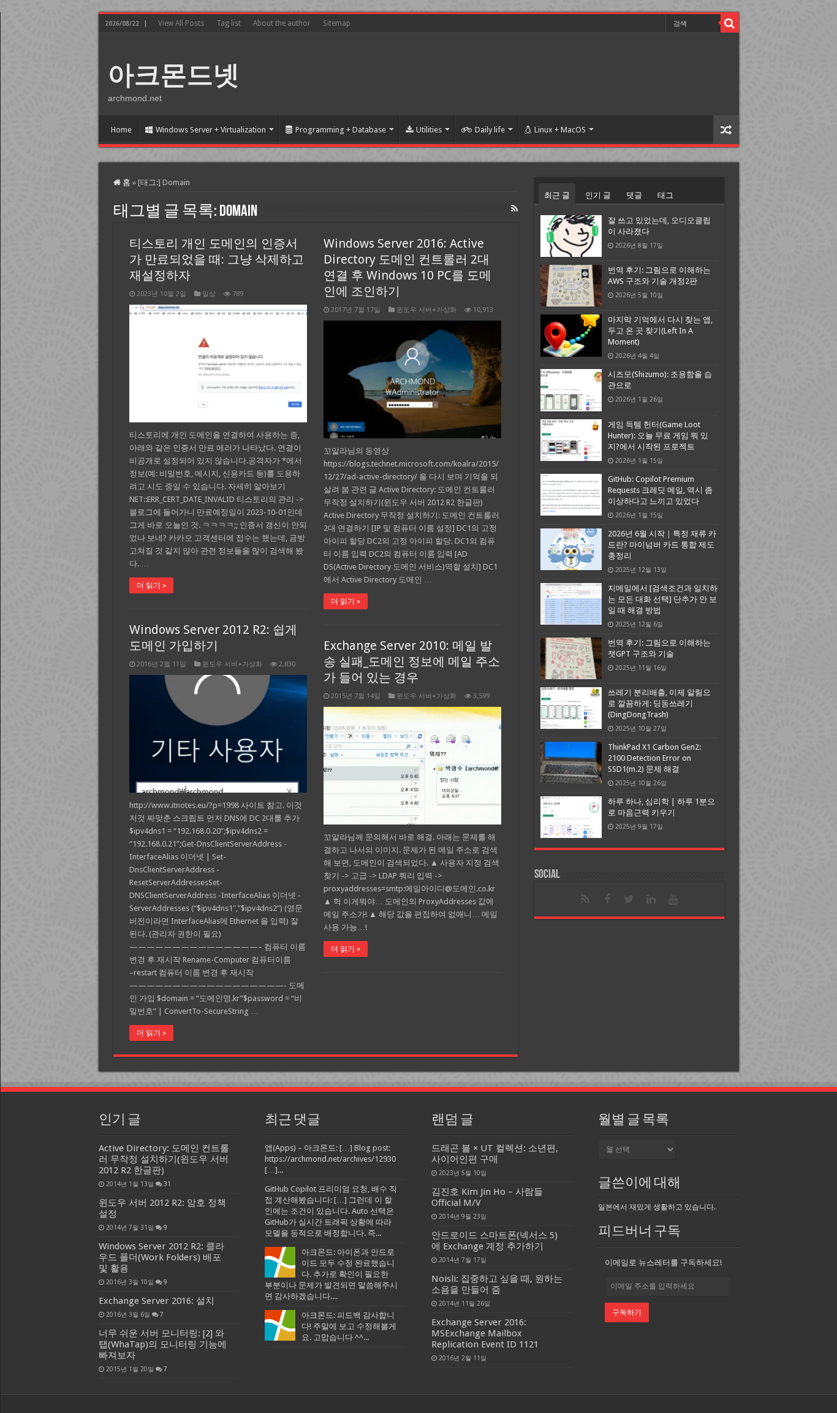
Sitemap (336, 23)
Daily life (490, 129)
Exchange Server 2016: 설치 (156, 1300)
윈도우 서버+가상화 (426, 310)
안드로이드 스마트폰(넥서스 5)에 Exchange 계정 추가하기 (494, 1241)
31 (167, 1183)
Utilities (429, 129)
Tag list (228, 23)
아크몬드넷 (174, 75)
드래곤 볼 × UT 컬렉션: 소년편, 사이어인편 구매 (494, 1154)
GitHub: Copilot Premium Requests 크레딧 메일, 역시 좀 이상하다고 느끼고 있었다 (660, 490)
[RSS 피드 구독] (514, 208)
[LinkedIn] (651, 899)
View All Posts (181, 23)
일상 (209, 294)
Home (121, 129)
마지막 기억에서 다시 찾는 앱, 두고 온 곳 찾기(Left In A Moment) (660, 330)
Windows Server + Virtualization (211, 129)
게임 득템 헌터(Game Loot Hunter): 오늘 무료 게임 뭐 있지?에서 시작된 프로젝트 (658, 435)
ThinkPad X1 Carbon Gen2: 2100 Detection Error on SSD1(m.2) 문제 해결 (654, 758)
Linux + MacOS (560, 129)
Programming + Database (340, 129)
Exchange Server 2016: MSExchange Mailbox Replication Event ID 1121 (485, 1333)
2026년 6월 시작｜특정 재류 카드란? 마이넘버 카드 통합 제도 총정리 (662, 544)
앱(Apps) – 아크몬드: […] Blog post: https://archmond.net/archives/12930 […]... (330, 1159)
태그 (665, 195)
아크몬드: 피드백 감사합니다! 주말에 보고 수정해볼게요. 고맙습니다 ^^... (348, 1326)
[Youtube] (673, 899)
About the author (282, 23)
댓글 (634, 195)
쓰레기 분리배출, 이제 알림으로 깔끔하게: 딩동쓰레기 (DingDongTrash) (659, 703)
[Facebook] (607, 899)
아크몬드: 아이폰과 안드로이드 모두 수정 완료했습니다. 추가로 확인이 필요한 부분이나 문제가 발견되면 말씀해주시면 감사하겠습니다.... (331, 1274)
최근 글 (557, 195)
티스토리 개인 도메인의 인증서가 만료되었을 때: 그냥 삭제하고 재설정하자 (216, 259)
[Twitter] (629, 899)
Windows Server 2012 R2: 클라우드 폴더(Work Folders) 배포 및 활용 (161, 1257)
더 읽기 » (151, 585)
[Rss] (585, 899)
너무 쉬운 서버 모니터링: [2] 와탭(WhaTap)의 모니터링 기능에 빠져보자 (163, 1344)
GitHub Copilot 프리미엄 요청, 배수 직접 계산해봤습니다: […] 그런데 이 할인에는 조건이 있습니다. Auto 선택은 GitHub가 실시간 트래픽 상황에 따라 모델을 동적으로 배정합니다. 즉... (331, 1211)
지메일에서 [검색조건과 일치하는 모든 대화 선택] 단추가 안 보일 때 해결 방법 (663, 599)
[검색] (730, 23)
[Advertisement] (507, 73)
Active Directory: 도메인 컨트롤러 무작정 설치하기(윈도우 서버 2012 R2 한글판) (164, 1159)
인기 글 (598, 195)
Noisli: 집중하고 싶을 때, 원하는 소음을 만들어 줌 (496, 1284)
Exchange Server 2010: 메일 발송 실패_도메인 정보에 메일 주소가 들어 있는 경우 (412, 661)
